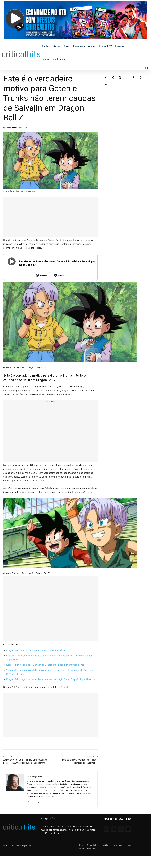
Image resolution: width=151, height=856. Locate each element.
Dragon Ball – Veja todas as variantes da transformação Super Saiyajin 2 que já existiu (50, 679)
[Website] (43, 801)
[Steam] (33, 801)
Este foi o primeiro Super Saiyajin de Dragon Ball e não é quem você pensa (45, 664)
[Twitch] (134, 77)
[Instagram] (28, 801)
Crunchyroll (67, 687)
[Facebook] (113, 77)
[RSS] (127, 77)
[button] (146, 68)
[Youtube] (106, 84)
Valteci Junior (11, 127)
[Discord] (106, 77)
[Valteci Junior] (15, 789)
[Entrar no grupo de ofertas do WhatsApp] (75, 21)
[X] (38, 801)
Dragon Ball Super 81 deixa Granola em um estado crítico (36, 650)
